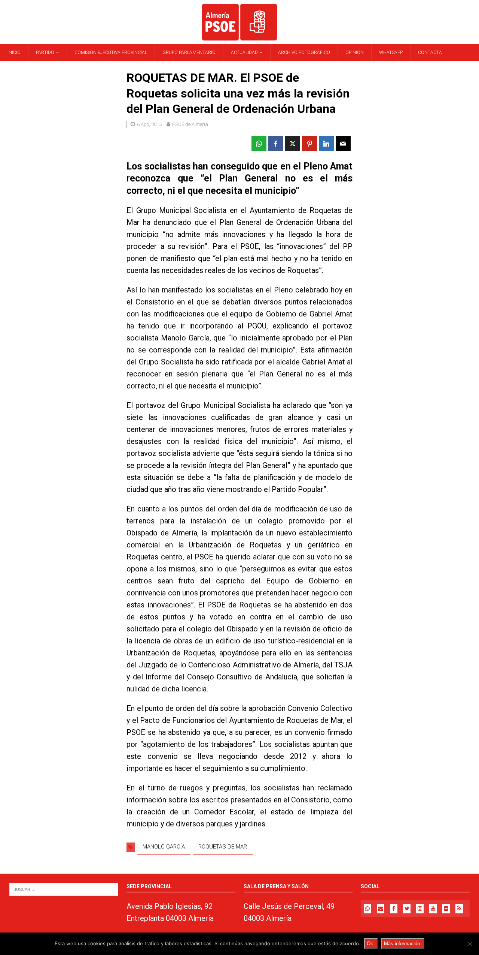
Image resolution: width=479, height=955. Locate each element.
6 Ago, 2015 (149, 124)
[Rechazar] (469, 944)
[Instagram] (420, 908)
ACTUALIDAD (244, 52)
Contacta (430, 52)
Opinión (354, 52)
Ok (370, 943)
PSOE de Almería (190, 124)
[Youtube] (433, 908)
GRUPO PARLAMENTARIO (189, 52)
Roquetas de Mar (222, 846)
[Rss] (459, 908)
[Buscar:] (63, 889)
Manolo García (164, 846)
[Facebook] (393, 908)
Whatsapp (391, 52)
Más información (402, 943)
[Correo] (380, 908)
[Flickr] (446, 908)
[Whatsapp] (367, 908)
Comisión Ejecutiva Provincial (110, 52)
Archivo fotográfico (304, 52)
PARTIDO (45, 52)
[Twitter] (407, 908)
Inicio (14, 52)
